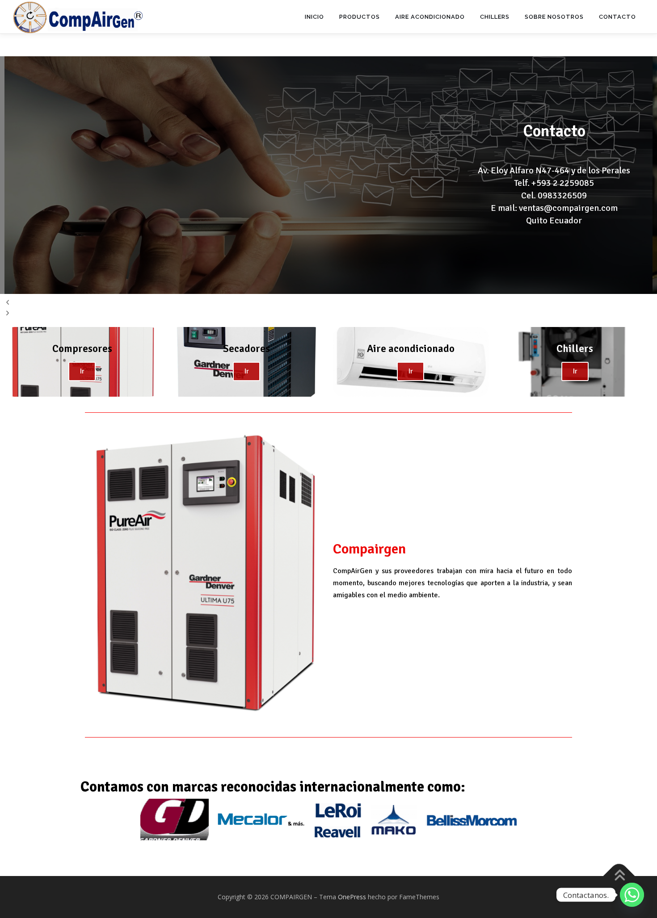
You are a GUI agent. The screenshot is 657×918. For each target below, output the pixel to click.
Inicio (314, 16)
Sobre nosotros (554, 16)
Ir (82, 371)
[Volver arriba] (619, 876)
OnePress (352, 897)
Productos (359, 16)
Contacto (617, 16)
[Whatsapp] (632, 895)
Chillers (495, 16)
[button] (328, 302)
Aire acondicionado (430, 16)
